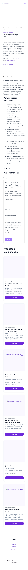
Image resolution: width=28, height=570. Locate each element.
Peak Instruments (8, 32)
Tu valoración (9, 199)
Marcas (14, 546)
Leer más (14, 297)
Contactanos (14, 549)
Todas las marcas (11, 26)
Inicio (4, 26)
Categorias (14, 548)
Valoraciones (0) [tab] (7, 77)
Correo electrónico (10, 215)
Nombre (7, 209)
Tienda (14, 544)
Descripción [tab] (6, 71)
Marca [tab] (5, 74)
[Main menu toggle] (24, 3)
